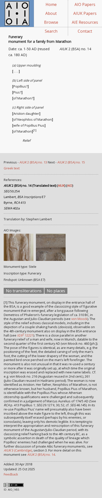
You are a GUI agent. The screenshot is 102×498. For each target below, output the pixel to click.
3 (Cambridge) (18, 450)
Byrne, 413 (15, 202)
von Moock (79, 319)
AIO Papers (85, 4)
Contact (85, 31)
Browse (51, 22)
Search (51, 31)
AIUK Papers (85, 13)
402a (12, 208)
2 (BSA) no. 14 (41, 454)
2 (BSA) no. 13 (33, 162)
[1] (34, 130)
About (51, 13)
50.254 (12, 191)
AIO (69, 185)
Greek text (12, 168)
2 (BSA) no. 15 (71, 162)
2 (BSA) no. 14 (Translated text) (30, 185)
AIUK (61, 185)
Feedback (11, 474)
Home (51, 4)
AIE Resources (85, 22)
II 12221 (25, 335)
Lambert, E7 (24, 197)
